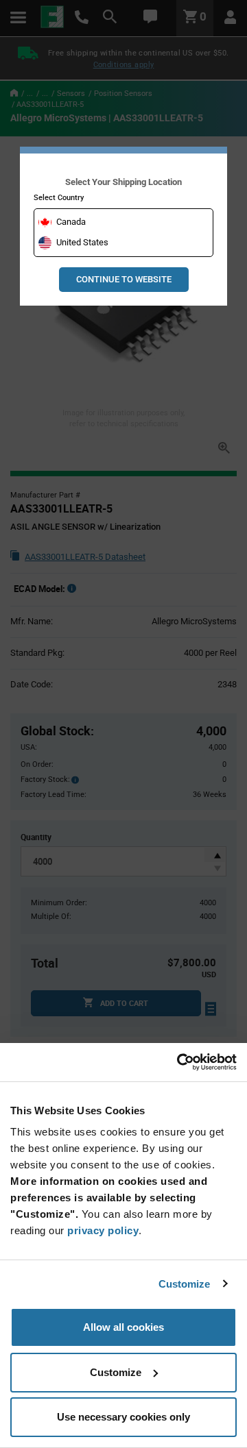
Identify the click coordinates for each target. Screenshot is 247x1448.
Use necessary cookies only (123, 1417)
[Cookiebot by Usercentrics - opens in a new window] (178, 1062)
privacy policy (103, 1230)
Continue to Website (124, 279)
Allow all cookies (123, 1327)
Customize (184, 1284)
